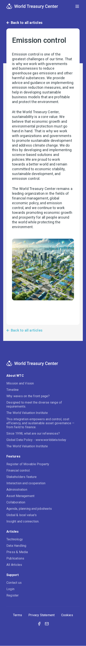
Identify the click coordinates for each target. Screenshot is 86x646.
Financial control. (18, 470)
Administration (16, 489)
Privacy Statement (41, 615)
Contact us (14, 583)
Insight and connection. (22, 521)
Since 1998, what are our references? (33, 433)
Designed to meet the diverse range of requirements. (34, 404)
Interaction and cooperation (25, 483)
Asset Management (20, 496)
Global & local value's (21, 515)
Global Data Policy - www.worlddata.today (36, 440)
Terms (17, 615)
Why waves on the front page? (28, 396)
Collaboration (15, 502)
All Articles (14, 565)
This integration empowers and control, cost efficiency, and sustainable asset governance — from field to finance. (40, 423)
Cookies (67, 615)
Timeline (12, 390)
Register (12, 595)
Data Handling (16, 546)
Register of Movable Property (27, 464)
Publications (15, 558)
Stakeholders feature (21, 477)
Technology (14, 539)
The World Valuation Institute (27, 413)
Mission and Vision (20, 383)
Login (10, 589)
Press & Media (17, 552)
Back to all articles (26, 22)
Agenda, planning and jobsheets (29, 509)
